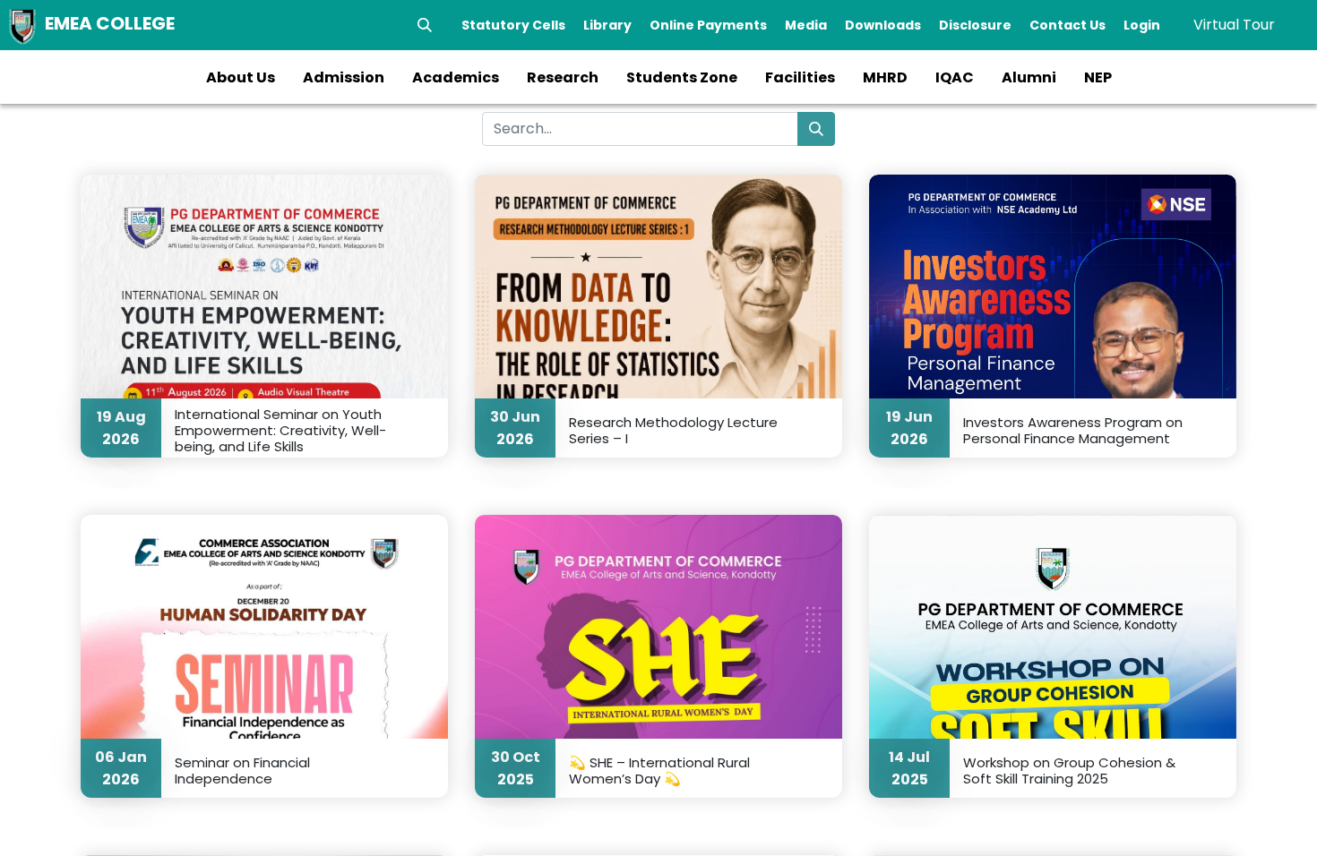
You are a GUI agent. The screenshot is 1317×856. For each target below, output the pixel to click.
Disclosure (975, 25)
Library (607, 25)
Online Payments (708, 25)
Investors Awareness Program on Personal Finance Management (1073, 430)
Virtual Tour (1234, 24)
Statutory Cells (513, 25)
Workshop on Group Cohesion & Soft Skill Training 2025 (1069, 770)
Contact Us (1067, 25)
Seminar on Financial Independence (242, 770)
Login (1141, 25)
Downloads (883, 25)
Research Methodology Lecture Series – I (673, 430)
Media (806, 25)
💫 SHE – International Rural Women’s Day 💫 (659, 770)
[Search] (424, 25)
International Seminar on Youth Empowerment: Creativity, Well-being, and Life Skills (280, 430)
